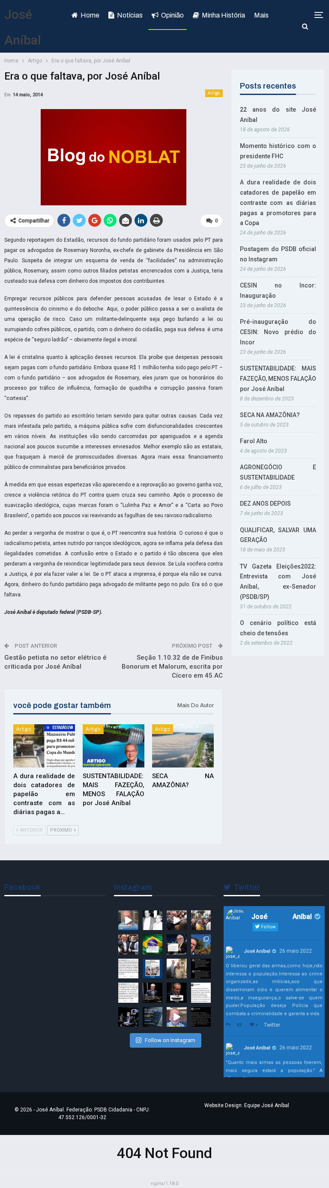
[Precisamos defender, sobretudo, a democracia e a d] (153, 993)
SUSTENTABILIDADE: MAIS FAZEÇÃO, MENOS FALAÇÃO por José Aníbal (278, 378)
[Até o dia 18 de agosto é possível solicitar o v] (153, 1017)
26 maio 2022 (295, 951)
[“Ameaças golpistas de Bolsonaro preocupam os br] (201, 969)
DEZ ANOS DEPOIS (265, 503)
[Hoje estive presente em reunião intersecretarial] (177, 969)
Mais (261, 15)
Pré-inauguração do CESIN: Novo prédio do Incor (278, 332)
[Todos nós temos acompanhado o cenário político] (177, 993)
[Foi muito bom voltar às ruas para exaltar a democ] (177, 920)
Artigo (214, 93)
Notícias (130, 15)
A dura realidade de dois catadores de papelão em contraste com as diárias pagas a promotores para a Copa (278, 202)
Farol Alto (253, 441)
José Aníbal (257, 951)
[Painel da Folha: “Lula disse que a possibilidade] (201, 1017)
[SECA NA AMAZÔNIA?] (183, 745)
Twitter (272, 1025)
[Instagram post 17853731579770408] (177, 1017)
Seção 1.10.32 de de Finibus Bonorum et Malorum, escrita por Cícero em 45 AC (172, 666)
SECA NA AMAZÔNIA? (270, 415)
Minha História (223, 15)
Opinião (172, 15)
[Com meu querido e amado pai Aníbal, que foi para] (153, 920)
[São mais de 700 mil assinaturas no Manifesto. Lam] (153, 944)
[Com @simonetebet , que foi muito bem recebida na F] (128, 944)
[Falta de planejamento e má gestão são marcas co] (153, 969)
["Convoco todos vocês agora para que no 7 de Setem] (128, 993)
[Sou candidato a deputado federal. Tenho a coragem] (128, 920)
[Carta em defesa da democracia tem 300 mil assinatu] (128, 969)
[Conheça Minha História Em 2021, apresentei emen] (128, 1017)
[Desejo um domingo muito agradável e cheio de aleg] (201, 944)
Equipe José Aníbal (266, 1105)
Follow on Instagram (170, 1040)
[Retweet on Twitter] (241, 1025)
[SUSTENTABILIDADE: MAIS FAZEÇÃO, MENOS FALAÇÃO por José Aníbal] (113, 745)
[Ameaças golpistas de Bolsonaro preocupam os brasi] (201, 993)
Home (90, 15)
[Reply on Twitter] (229, 1025)
